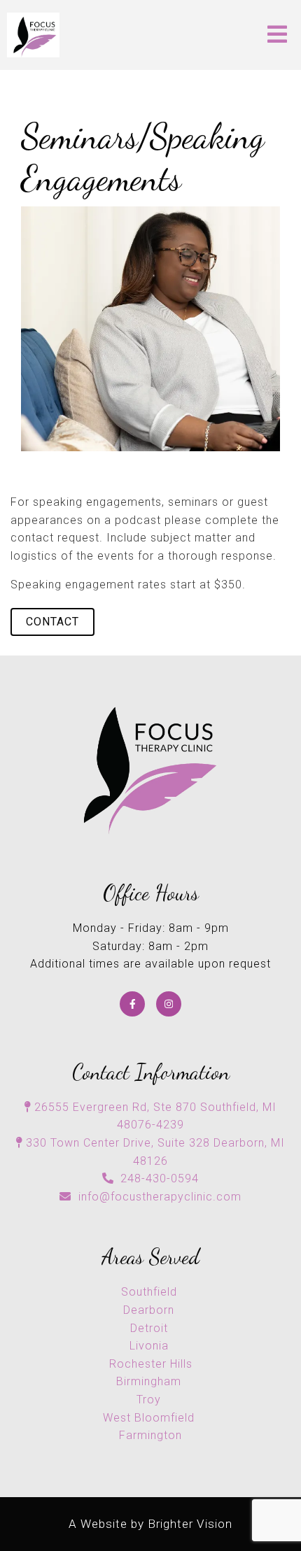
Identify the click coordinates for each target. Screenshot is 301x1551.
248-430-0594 (159, 1178)
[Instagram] (168, 1004)
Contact (52, 621)
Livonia (151, 1345)
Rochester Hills (150, 1364)
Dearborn (150, 1310)
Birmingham (150, 1381)
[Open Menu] (277, 35)
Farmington (150, 1435)
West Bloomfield (150, 1417)
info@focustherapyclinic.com (159, 1196)
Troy (150, 1399)
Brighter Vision (190, 1524)
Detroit (151, 1328)
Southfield (151, 1291)
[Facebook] (132, 1004)
